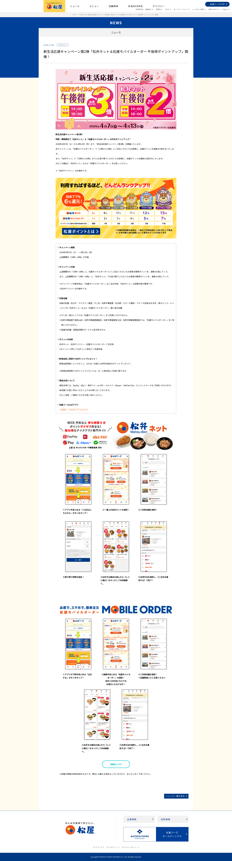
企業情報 (132, 819)
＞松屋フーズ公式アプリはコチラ (73, 409)
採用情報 (165, 819)
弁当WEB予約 (135, 6)
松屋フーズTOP (217, 4)
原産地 (158, 9)
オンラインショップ (181, 9)
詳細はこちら (116, 764)
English (225, 9)
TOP (74, 15)
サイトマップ (97, 847)
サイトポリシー (112, 847)
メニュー (94, 6)
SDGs (167, 9)
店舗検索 (113, 6)
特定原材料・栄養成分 (144, 9)
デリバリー (159, 6)
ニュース (74, 6)
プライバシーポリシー (130, 847)
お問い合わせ (213, 9)
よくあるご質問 (198, 9)
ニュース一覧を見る (175, 795)
